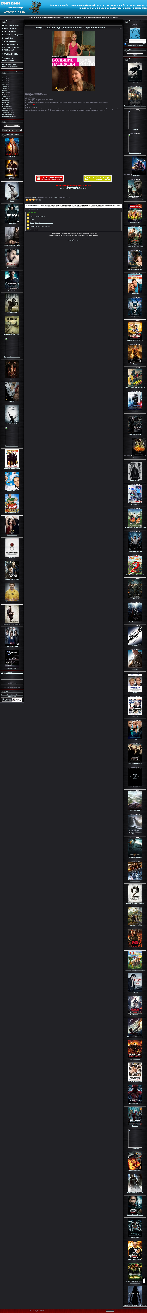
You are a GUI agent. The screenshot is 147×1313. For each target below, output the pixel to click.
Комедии (4, 92)
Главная (27, 24)
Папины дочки (34, 229)
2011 (32, 24)
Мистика (4, 84)
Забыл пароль (131, 45)
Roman (55, 197)
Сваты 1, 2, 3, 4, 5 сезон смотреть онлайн (41, 223)
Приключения (6, 106)
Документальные (7, 112)
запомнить (129, 43)
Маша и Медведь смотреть (37, 216)
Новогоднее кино (7, 114)
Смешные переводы (8, 116)
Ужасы (4, 78)
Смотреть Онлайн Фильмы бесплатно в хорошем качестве (12, 695)
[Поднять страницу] (144, 1281)
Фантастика (5, 102)
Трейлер (4, 86)
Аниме (4, 76)
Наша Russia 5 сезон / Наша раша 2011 (41, 226)
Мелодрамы (5, 100)
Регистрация (71, 240)
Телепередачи (6, 108)
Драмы (4, 80)
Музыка (4, 82)
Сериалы (4, 94)
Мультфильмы (6, 110)
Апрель (37, 24)
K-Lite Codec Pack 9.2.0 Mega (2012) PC (73, 188)
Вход (77, 240)
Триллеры (5, 96)
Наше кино (5, 98)
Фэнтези (4, 88)
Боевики (4, 90)
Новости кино (6, 104)
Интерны (32, 219)
